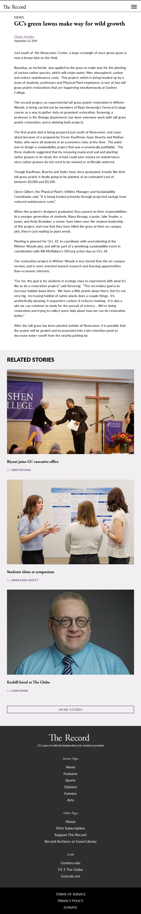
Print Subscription (70, 828)
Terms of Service (71, 894)
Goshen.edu (70, 862)
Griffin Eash (21, 470)
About (70, 821)
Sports (70, 780)
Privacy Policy (70, 900)
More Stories (70, 709)
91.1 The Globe (70, 869)
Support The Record (70, 834)
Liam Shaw (19, 690)
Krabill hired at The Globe (28, 682)
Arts (70, 800)
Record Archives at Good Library (71, 841)
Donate (70, 907)
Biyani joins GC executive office (33, 461)
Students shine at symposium (30, 572)
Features (70, 773)
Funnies (70, 793)
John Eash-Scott (24, 580)
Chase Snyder (24, 36)
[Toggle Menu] (134, 7)
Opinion (70, 786)
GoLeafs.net (70, 876)
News (70, 766)
